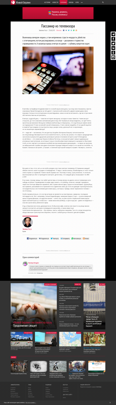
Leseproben (65, 387)
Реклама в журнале (15, 396)
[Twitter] (113, 43)
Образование (31, 396)
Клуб (77, 2)
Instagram (48, 393)
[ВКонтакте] (113, 48)
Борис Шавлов (43, 353)
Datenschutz (66, 391)
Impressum (65, 389)
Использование (14, 393)
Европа (78, 333)
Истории (47, 2)
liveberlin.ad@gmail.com (64, 104)
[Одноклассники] (113, 53)
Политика (30, 395)
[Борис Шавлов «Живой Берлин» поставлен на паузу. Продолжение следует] (34, 329)
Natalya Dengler (33, 263)
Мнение (58, 30)
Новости (55, 2)
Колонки (64, 2)
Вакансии (13, 389)
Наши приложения (50, 396)
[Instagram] (113, 57)
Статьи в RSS (49, 395)
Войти (64, 397)
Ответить (40, 273)
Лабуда (71, 2)
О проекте (13, 387)
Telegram (48, 391)
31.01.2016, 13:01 (32, 273)
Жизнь (29, 389)
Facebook (48, 389)
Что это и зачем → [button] (30, 402)
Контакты (13, 391)
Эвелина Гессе (43, 30)
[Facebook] (113, 39)
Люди (29, 387)
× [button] (110, 402)
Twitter (47, 387)
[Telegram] (113, 34)
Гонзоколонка (28, 333)
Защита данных (14, 395)
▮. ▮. (17, 349)
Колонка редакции (50, 284)
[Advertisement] (58, 100)
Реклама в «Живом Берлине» (52, 250)
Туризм (29, 391)
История (102, 284)
